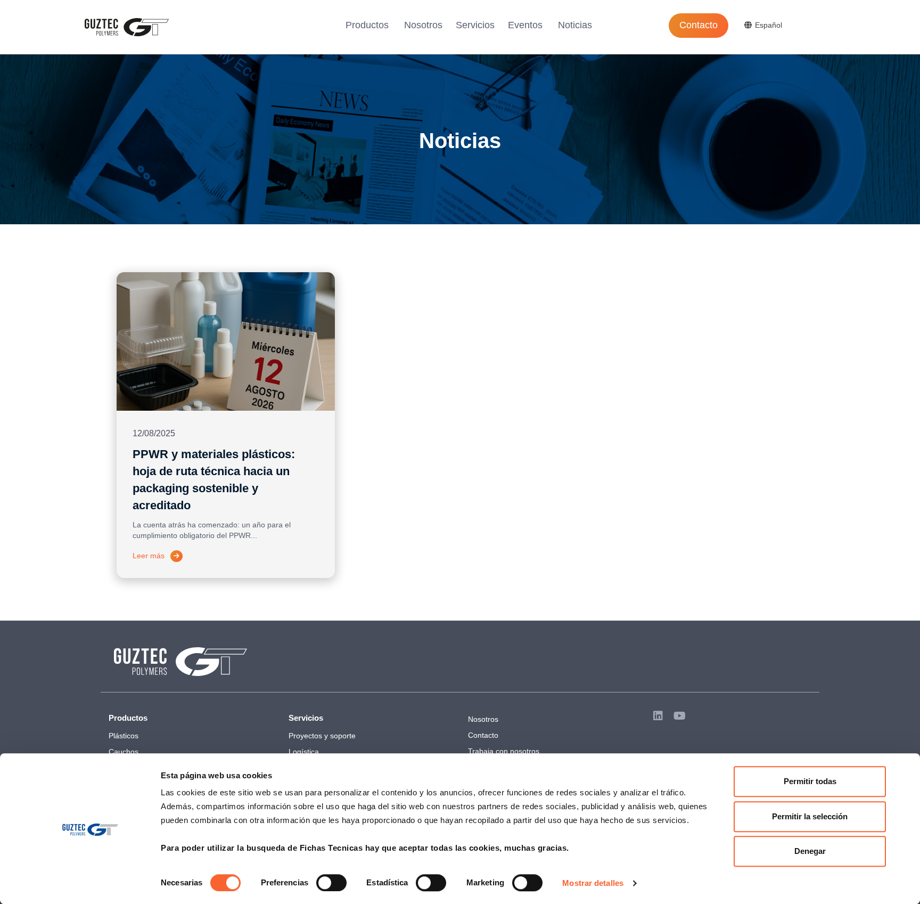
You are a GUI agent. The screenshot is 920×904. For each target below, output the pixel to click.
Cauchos (123, 751)
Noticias (575, 25)
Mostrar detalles (592, 882)
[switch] (331, 882)
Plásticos (123, 735)
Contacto (698, 25)
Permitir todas (810, 781)
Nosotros (423, 25)
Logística (304, 751)
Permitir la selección (810, 816)
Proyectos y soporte (322, 735)
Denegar (810, 851)
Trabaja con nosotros (503, 751)
